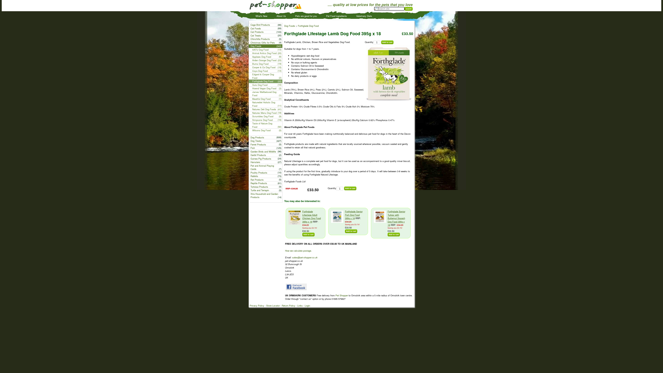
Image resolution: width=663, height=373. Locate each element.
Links (300, 305)
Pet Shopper (341, 295)
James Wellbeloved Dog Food (264, 93)
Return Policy (288, 305)
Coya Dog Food (260, 71)
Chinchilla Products (260, 39)
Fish (253, 148)
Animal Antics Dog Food (264, 53)
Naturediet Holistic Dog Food (263, 104)
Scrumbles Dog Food (262, 116)
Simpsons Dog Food (262, 120)
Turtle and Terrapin (260, 190)
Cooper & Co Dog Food (263, 67)
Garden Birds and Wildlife (263, 151)
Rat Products (257, 179)
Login (307, 305)
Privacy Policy (257, 305)
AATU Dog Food (260, 49)
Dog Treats (256, 140)
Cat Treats (256, 35)
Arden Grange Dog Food (264, 60)
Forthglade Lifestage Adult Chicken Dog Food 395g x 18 (311, 216)
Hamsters (255, 162)
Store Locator (273, 305)
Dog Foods (289, 25)
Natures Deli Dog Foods (264, 109)
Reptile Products (259, 183)
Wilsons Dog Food (261, 130)
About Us (281, 16)
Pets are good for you (306, 16)
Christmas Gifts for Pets (263, 42)
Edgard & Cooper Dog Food (263, 76)
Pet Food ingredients (336, 16)
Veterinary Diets (364, 16)
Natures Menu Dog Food (264, 112)
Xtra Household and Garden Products (264, 195)
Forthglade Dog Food (308, 25)
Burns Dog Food (260, 63)
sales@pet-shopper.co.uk (305, 257)
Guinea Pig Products (261, 158)
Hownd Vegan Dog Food (264, 88)
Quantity (369, 42)
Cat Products (257, 32)
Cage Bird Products (260, 24)
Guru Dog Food (259, 85)
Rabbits (254, 176)
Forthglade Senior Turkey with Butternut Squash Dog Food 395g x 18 (396, 218)
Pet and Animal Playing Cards (262, 167)
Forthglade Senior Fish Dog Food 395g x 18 (354, 215)
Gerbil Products (258, 155)
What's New (261, 16)
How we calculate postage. (298, 250)
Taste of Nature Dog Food (262, 125)
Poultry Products (259, 172)
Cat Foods (256, 28)
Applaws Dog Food (261, 56)
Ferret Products (258, 144)
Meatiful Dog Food (261, 99)
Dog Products (257, 137)
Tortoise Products (259, 186)
